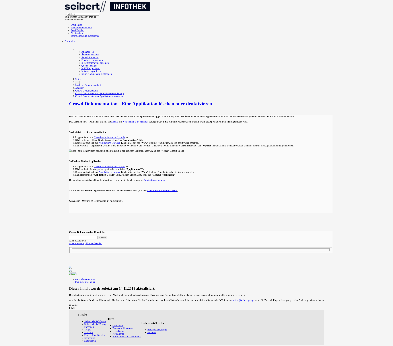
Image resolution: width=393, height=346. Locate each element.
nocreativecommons (85, 279)
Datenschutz (90, 340)
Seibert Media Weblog (95, 324)
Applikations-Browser (109, 143)
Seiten (78, 79)
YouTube (88, 332)
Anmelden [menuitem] (70, 41)
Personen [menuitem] (151, 332)
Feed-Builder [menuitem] (77, 30)
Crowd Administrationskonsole (162, 190)
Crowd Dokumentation (86, 90)
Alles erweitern (76, 243)
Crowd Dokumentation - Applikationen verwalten (99, 96)
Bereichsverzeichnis (157, 329)
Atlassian (79, 88)
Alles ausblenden (94, 243)
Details (114, 121)
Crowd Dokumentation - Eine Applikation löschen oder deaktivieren (140, 103)
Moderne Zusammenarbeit (88, 85)
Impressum (89, 338)
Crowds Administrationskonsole (109, 137)
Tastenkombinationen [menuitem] (81, 27)
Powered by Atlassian (94, 335)
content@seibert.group (242, 300)
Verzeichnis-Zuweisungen (135, 121)
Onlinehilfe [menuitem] (76, 24)
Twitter (87, 329)
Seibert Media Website (95, 321)
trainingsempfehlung (85, 282)
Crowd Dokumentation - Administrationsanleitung (99, 93)
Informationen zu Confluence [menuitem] (85, 36)
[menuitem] (87, 52)
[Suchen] (66, 14)
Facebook (89, 327)
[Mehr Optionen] (75, 49)
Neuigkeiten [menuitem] (77, 33)
